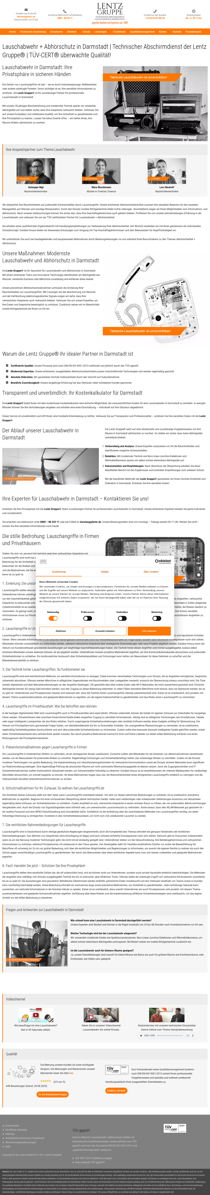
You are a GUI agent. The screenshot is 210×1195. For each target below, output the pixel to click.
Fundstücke (119, 31)
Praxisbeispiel (193, 31)
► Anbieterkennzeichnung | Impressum (23, 1138)
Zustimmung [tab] (59, 572)
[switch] (87, 618)
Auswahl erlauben (105, 631)
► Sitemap (8, 1133)
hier (71, 1073)
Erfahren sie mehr (116, 1090)
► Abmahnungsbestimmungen (19, 1142)
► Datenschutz (10, 1125)
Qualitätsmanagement (142, 31)
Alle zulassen (149, 631)
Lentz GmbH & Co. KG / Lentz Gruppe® (40, 1154)
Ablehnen (61, 631)
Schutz (86, 31)
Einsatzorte (56, 31)
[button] (77, 31)
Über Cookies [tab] (151, 572)
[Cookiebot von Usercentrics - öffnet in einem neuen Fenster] (157, 561)
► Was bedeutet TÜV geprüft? (88, 1162)
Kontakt (177, 31)
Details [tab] (105, 572)
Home (12, 31)
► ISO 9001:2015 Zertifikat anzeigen (92, 1158)
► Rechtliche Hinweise (14, 1129)
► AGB (6, 1146)
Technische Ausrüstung (33, 31)
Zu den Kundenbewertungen (52, 1094)
